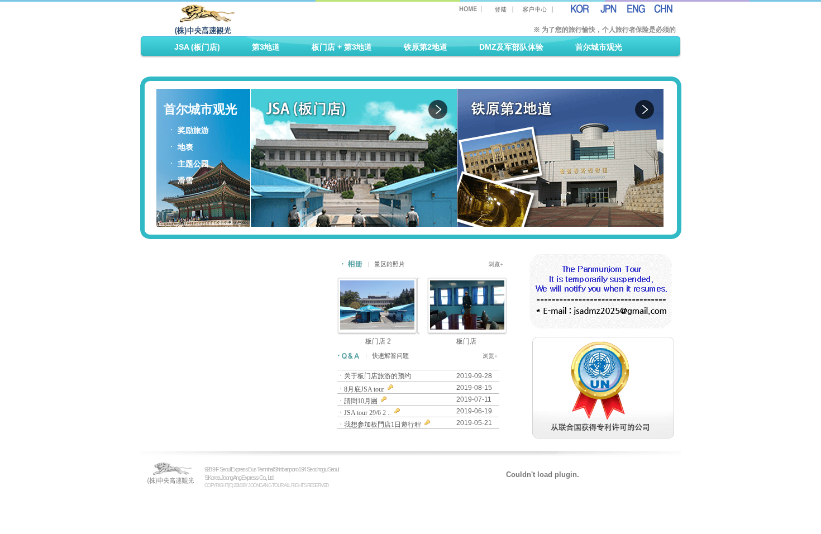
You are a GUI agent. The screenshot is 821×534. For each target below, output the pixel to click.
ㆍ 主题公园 (188, 164)
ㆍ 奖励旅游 (188, 130)
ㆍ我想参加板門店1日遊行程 (380, 424)
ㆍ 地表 (180, 147)
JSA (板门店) (197, 46)
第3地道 (266, 46)
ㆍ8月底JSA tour (361, 389)
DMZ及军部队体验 (511, 46)
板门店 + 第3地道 (342, 46)
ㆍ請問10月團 (358, 401)
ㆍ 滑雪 (180, 181)
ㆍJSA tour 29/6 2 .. (365, 413)
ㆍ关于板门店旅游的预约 (375, 376)
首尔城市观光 (598, 46)
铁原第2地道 (425, 46)
